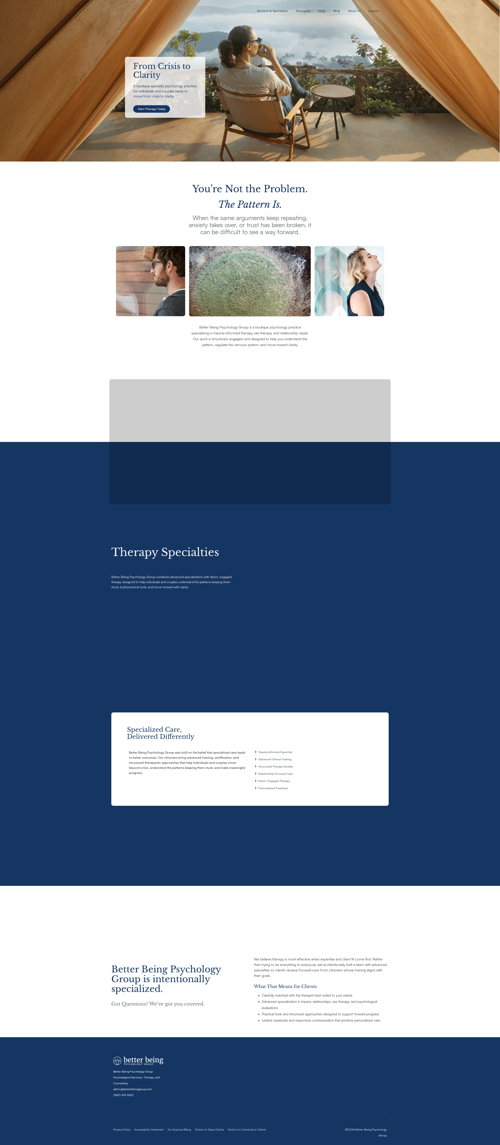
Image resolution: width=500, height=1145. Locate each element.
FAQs (322, 11)
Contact (373, 11)
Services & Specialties (272, 11)
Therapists (303, 11)
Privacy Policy (121, 1129)
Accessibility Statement (149, 1129)
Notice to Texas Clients (209, 1129)
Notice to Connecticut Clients (247, 1129)
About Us (354, 11)
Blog (336, 11)
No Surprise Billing (179, 1129)
